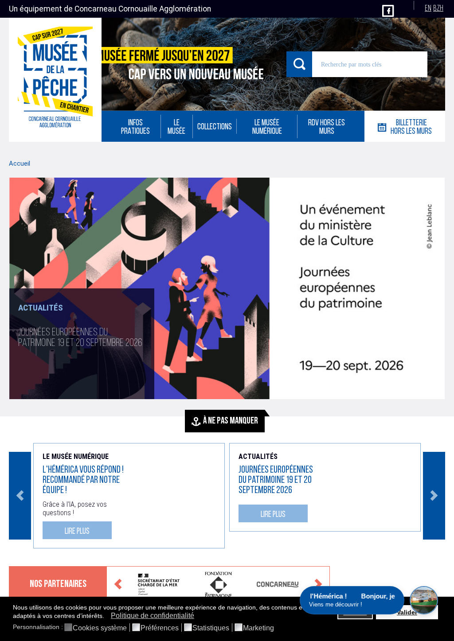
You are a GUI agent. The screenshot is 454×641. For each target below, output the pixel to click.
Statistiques (210, 628)
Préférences (160, 628)
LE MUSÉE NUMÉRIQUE (267, 127)
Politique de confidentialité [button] (152, 615)
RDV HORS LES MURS (326, 127)
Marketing (258, 628)
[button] (106, 616)
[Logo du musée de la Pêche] (55, 80)
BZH (438, 8)
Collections (214, 127)
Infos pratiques (135, 127)
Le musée (176, 127)
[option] (227, 288)
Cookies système (100, 628)
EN (428, 8)
